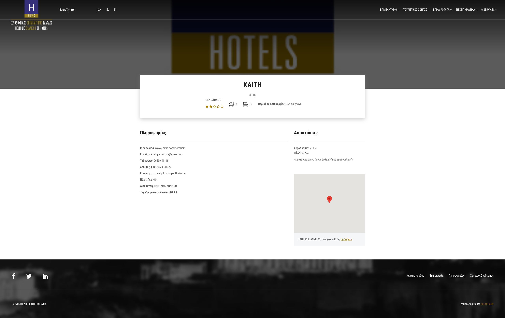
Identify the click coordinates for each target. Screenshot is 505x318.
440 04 (173, 192)
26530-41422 (164, 167)
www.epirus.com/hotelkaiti (170, 148)
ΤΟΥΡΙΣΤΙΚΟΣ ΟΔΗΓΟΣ (415, 9)
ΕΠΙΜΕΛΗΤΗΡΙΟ (388, 9)
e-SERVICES (488, 9)
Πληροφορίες (457, 275)
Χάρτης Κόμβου (415, 275)
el (108, 9)
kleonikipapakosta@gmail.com (166, 154)
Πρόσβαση (347, 239)
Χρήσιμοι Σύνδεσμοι (481, 275)
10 (250, 103)
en (115, 9)
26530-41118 (161, 160)
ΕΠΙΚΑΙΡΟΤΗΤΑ (441, 9)
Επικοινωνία (436, 275)
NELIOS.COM (487, 304)
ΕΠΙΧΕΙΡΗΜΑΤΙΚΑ (465, 9)
